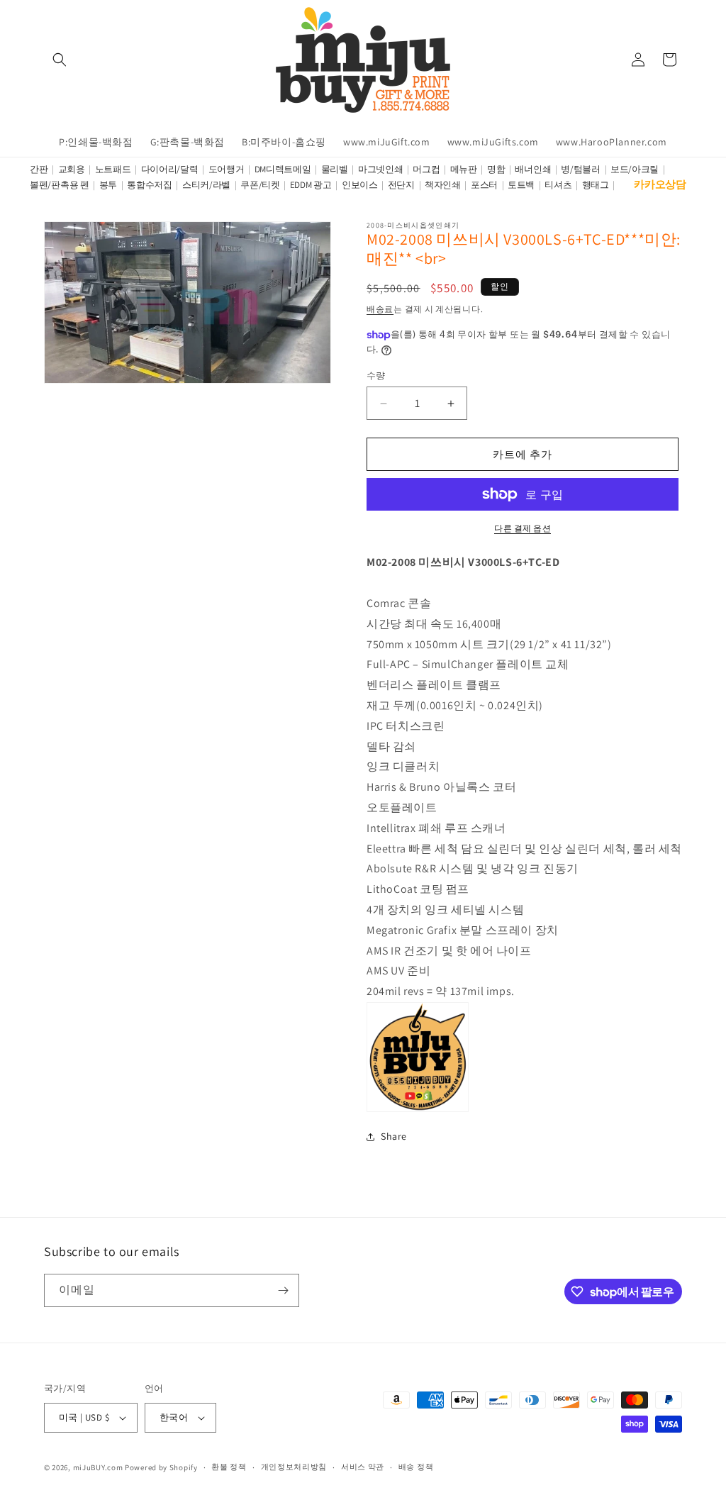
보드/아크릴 (634, 169)
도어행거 (226, 169)
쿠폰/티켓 (260, 185)
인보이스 (360, 185)
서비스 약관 (362, 1467)
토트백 (521, 185)
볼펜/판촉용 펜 (59, 185)
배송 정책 (416, 1467)
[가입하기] (282, 1290)
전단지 (401, 185)
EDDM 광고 (311, 185)
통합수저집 (149, 185)
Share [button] (394, 1136)
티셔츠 (557, 185)
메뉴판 (463, 169)
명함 (496, 169)
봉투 (108, 185)
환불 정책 (229, 1467)
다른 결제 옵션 (522, 528)
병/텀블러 (581, 169)
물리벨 (334, 169)
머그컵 (426, 169)
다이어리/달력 (170, 169)
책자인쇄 (443, 185)
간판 (39, 169)
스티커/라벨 (206, 185)
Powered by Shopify (161, 1467)
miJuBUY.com (98, 1467)
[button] (59, 59)
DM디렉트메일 (283, 169)
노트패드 (113, 169)
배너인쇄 (533, 169)
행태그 (595, 185)
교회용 (71, 169)
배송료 (380, 309)
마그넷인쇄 (380, 169)
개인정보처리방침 (294, 1467)
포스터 (484, 185)
